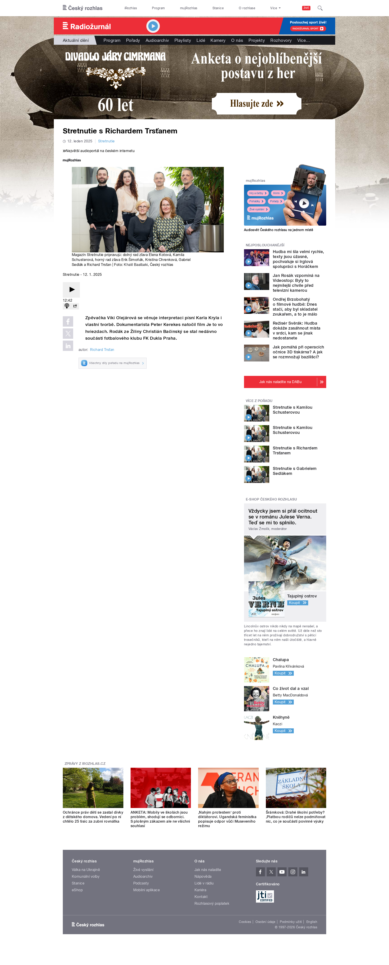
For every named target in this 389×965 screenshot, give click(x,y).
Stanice (218, 8)
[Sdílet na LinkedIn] (68, 346)
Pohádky (254, 201)
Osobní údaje (266, 922)
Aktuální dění (76, 40)
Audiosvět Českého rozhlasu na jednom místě (278, 230)
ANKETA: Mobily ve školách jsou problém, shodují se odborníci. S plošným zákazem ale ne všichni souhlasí (160, 819)
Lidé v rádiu (204, 883)
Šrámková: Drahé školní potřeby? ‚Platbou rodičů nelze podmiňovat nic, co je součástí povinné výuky (296, 817)
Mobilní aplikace (146, 890)
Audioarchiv (157, 40)
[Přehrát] (71, 290)
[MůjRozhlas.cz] (72, 161)
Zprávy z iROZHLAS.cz (85, 764)
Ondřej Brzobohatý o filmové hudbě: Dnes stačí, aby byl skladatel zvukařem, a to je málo (295, 306)
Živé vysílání (256, 209)
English (311, 922)
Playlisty (182, 40)
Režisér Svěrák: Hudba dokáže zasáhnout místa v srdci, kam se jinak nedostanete (297, 330)
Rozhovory (281, 40)
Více (303, 40)
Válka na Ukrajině (86, 870)
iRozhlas (130, 8)
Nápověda (203, 876)
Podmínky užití (291, 922)
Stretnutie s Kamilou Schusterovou (292, 410)
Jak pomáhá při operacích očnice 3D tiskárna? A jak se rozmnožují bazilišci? (298, 352)
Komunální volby (86, 876)
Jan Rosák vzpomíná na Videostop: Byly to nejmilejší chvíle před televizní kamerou (296, 283)
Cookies (245, 922)
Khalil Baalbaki (136, 265)
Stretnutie (106, 141)
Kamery (218, 40)
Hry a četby (256, 193)
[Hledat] (320, 8)
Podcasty (141, 883)
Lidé (201, 40)
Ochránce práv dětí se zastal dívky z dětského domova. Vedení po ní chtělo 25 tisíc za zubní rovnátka (93, 817)
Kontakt (201, 897)
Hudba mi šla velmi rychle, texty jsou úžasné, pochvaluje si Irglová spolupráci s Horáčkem (298, 259)
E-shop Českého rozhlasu (271, 499)
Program (158, 8)
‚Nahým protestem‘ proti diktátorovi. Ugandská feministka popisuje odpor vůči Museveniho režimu (227, 819)
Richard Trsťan (102, 350)
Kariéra (200, 890)
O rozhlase (247, 8)
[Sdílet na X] (68, 333)
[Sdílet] (75, 306)
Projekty (257, 40)
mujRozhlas (188, 8)
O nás (237, 40)
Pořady (133, 40)
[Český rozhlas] (82, 8)
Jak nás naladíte (207, 870)
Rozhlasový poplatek (211, 903)
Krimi (276, 193)
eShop (77, 890)
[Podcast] (67, 306)
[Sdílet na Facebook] (68, 321)
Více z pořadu (259, 401)
